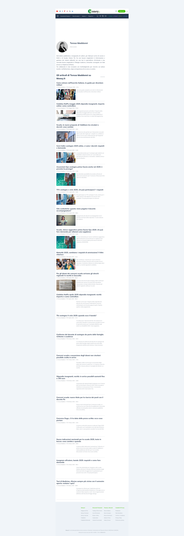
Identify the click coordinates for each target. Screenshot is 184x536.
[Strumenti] (103, 16)
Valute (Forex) (107, 520)
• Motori (111, 16)
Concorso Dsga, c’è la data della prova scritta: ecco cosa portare (79, 419)
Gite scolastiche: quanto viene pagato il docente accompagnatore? (76, 210)
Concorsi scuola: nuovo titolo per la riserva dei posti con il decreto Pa (79, 398)
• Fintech (115, 16)
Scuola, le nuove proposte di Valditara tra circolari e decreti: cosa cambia (77, 126)
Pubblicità (83, 517)
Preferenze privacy (120, 520)
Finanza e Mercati (108, 507)
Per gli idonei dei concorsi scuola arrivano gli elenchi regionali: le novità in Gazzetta (77, 274)
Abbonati (121, 11)
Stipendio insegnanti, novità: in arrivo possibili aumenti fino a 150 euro (80, 377)
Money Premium (84, 513)
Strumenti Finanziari (97, 507)
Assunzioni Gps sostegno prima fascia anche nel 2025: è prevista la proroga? (79, 168)
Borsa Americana (108, 515)
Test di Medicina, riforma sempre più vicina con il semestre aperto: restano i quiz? (80, 482)
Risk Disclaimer (119, 513)
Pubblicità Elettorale (85, 520)
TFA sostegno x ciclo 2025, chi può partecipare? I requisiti (79, 190)
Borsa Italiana (107, 510)
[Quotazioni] (98, 16)
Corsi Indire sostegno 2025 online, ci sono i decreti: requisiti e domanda (80, 147)
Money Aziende (84, 515)
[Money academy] (100, 16)
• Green (120, 16)
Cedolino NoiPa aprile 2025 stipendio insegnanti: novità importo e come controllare (78, 296)
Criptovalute (95, 517)
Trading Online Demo (97, 510)
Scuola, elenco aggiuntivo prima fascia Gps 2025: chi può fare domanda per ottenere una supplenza (79, 231)
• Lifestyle (125, 16)
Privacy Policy (119, 517)
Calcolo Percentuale (97, 520)
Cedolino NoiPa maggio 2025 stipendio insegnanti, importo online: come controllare (80, 105)
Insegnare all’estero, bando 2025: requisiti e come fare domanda (78, 461)
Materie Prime (107, 517)
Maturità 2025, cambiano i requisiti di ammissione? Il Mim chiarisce (79, 253)
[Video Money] (105, 16)
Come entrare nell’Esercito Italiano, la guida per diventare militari (79, 84)
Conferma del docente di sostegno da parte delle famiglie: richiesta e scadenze (80, 335)
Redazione (118, 510)
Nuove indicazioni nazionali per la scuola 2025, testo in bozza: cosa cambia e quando (78, 440)
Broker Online (96, 515)
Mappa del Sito (84, 510)
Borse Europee (107, 513)
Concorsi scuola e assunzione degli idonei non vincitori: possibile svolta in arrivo (78, 356)
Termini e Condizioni (120, 515)
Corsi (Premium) (96, 513)
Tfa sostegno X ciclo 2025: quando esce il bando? (76, 316)
